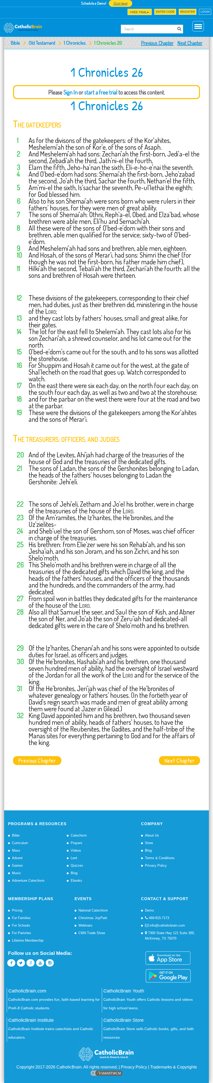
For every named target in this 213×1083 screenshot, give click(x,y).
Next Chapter (189, 42)
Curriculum (20, 843)
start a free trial (100, 92)
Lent (74, 858)
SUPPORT (34, 13)
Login (205, 11)
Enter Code (165, 11)
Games (17, 865)
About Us (152, 835)
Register (187, 11)
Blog (74, 873)
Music (16, 873)
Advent (17, 858)
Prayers (76, 843)
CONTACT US (68, 13)
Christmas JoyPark (92, 918)
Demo (149, 910)
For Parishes (21, 933)
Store (149, 843)
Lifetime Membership (27, 940)
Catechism (79, 835)
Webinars (85, 925)
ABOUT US (15, 13)
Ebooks (76, 880)
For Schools (21, 925)
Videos (76, 850)
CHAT (50, 13)
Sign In (70, 92)
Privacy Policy (156, 865)
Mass (16, 850)
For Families (21, 918)
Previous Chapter (157, 42)
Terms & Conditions (160, 858)
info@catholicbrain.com (167, 925)
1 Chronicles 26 (106, 105)
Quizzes (77, 865)
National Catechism (93, 910)
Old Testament (42, 42)
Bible (15, 42)
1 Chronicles (75, 42)
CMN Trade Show (91, 933)
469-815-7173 (158, 918)
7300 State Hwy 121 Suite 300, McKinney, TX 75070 (170, 935)
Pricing (17, 910)
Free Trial (138, 12)
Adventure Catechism (28, 880)
